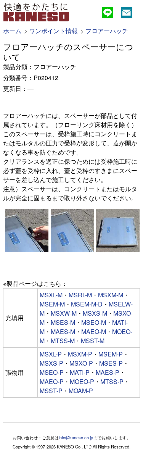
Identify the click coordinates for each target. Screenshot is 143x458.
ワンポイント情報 (53, 30)
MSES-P (111, 363)
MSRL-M (80, 294)
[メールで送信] (126, 14)
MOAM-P (81, 390)
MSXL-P (51, 354)
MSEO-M (93, 322)
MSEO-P (52, 372)
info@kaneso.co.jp (76, 437)
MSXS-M (95, 313)
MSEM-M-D (87, 304)
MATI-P (80, 372)
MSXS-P (51, 363)
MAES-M (63, 331)
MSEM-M (52, 304)
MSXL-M (51, 294)
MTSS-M (63, 340)
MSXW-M (64, 313)
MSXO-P (81, 363)
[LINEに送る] (107, 14)
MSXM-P (80, 354)
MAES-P (107, 372)
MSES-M (63, 322)
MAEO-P (52, 381)
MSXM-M (110, 294)
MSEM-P (110, 354)
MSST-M (92, 340)
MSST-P (51, 390)
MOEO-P (82, 381)
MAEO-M (93, 331)
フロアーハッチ (106, 30)
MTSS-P (112, 381)
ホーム (12, 30)
